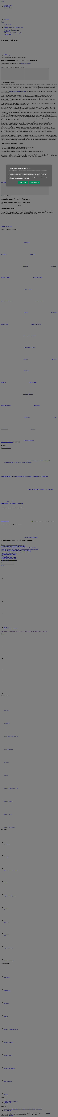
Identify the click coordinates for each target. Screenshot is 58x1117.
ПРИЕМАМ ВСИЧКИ (34, 182)
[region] (29, 175)
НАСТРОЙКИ (23, 182)
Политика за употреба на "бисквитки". (22, 178)
